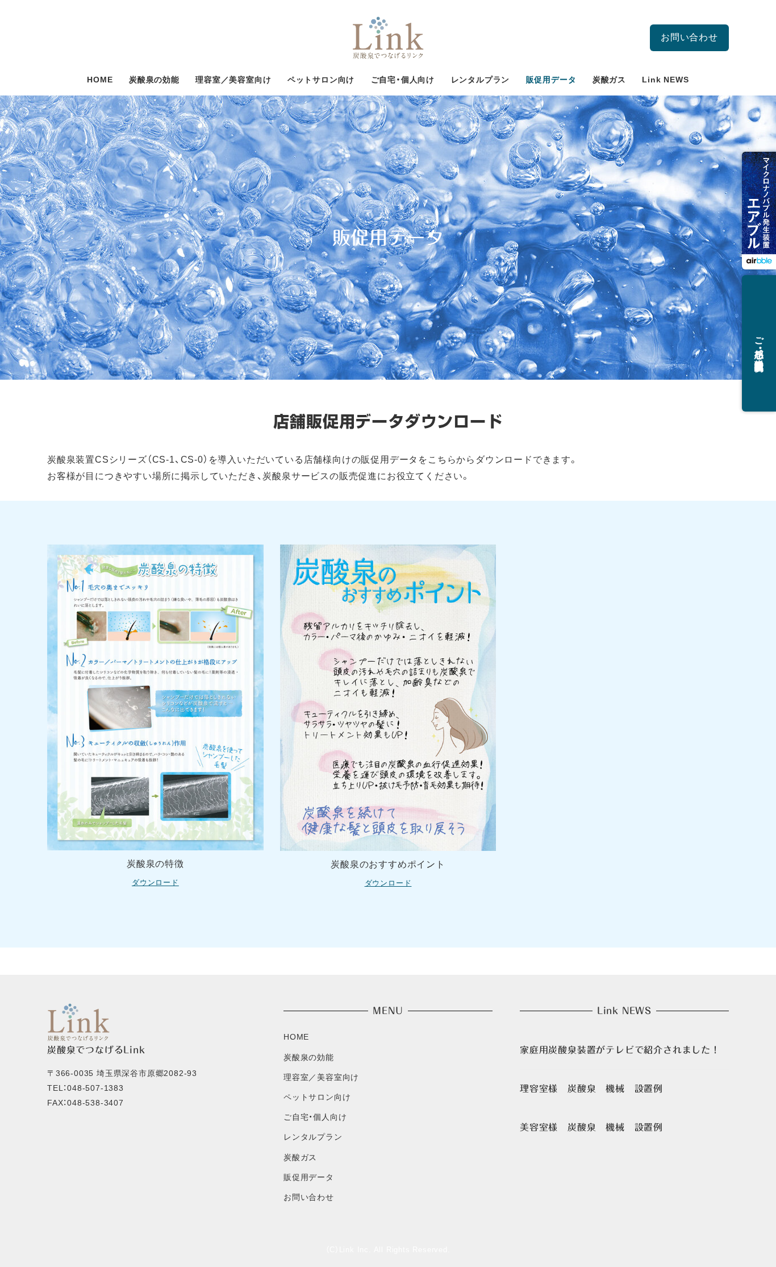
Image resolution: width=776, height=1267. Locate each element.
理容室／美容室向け (321, 1077)
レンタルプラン (313, 1136)
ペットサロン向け (317, 1097)
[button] (759, 210)
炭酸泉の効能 (308, 1057)
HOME (296, 1036)
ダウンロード (155, 882)
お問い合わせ (689, 37)
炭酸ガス (300, 1157)
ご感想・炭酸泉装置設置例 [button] (759, 343)
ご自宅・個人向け (315, 1116)
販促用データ (308, 1177)
